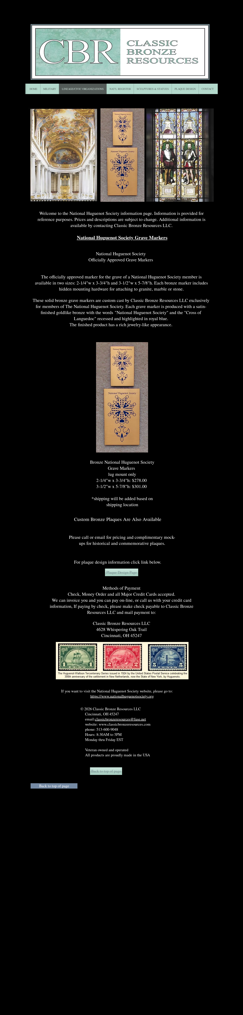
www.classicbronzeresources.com (125, 724)
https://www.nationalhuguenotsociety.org (122, 696)
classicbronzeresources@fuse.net (120, 719)
